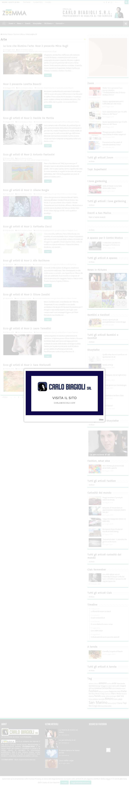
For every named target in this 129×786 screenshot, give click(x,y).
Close (101, 420)
